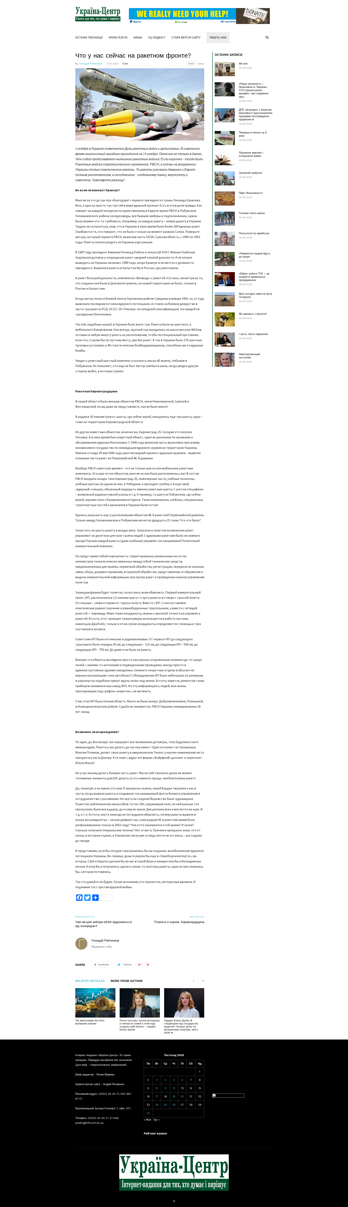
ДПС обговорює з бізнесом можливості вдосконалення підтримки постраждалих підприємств (255, 114)
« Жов (147, 1119)
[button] (267, 37)
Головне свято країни (252, 213)
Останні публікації (89, 37)
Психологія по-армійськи (254, 233)
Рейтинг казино (155, 1133)
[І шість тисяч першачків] (225, 340)
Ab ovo (243, 63)
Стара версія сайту (186, 37)
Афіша (137, 37)
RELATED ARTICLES (90, 981)
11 (165, 1088)
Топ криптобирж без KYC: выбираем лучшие (90, 1022)
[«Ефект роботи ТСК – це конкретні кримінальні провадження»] (225, 279)
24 (156, 1104)
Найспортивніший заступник (249, 356)
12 (174, 1088)
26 (174, 1104)
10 (156, 1088)
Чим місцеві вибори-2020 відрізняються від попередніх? (103, 924)
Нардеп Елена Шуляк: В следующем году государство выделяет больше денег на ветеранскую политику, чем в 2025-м (181, 1026)
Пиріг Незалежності (251, 192)
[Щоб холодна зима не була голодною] (225, 299)
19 (174, 1096)
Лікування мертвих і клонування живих (251, 154)
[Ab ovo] (225, 69)
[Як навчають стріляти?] (225, 319)
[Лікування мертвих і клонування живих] (225, 158)
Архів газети (118, 37)
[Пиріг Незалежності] (225, 198)
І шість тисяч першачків (253, 334)
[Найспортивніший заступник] (225, 360)
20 (182, 1096)
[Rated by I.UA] (228, 1096)
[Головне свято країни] (225, 219)
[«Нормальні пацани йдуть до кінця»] (225, 259)
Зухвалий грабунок (250, 172)
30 (148, 1112)
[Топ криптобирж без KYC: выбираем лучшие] (95, 1003)
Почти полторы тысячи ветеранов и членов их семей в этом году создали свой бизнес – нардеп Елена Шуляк (140, 1025)
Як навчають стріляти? (253, 313)
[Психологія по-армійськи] (225, 239)
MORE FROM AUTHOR (127, 981)
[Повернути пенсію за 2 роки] (225, 138)
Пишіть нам (217, 37)
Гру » (156, 1119)
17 (156, 1096)
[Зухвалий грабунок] (225, 178)
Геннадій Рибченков (90, 63)
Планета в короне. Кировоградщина (179, 922)
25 (165, 1104)
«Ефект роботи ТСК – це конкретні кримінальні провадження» (254, 277)
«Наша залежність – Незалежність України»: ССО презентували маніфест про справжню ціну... (253, 90)
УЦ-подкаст (157, 37)
